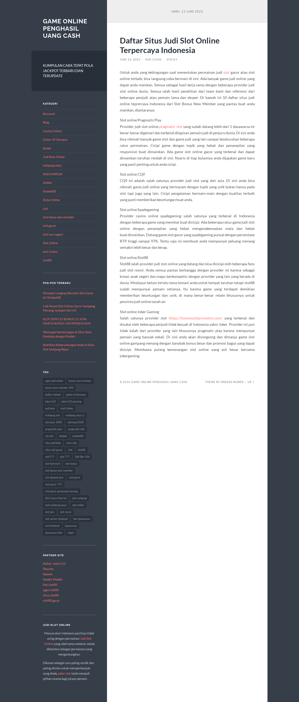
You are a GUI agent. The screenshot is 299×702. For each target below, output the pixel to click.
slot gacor (49, 225)
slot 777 (65, 456)
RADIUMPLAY (52, 174)
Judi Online (66, 408)
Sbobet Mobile (52, 579)
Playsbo (48, 569)
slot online (78, 505)
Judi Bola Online (54, 157)
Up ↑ (251, 382)
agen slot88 (51, 590)
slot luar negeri (53, 234)
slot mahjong (79, 498)
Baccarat (49, 114)
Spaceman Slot (53, 532)
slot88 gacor (51, 600)
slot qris (49, 512)
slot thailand (52, 525)
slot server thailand (56, 518)
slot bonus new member (58, 217)
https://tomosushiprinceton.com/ (195, 318)
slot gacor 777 (53, 484)
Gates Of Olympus (55, 139)
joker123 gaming (71, 401)
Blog (46, 122)
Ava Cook (153, 59)
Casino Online (52, 131)
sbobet (47, 182)
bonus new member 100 (59, 387)
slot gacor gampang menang (61, 491)
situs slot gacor (54, 449)
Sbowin (47, 574)
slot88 (47, 260)
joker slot (64, 673)
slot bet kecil (52, 463)
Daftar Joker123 (54, 563)
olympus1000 (76, 422)
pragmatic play (53, 429)
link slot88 (50, 584)
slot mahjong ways (56, 505)
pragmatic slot (76, 429)
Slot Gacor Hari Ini (56, 498)
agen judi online (54, 380)
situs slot (71, 443)
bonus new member (80, 380)
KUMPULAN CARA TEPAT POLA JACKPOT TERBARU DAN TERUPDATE (68, 70)
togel (71, 532)
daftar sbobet (53, 394)
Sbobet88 (49, 191)
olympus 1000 (53, 422)
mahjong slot (52, 415)
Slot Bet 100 (82, 456)
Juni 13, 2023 (130, 59)
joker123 (50, 401)
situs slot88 (51, 595)
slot (45, 208)
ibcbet (47, 148)
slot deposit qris (54, 477)
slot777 (49, 456)
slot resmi (65, 512)
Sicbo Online (51, 200)
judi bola (50, 408)
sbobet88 (78, 436)
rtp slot (49, 436)
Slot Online (50, 243)
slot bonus (71, 463)
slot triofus (50, 251)
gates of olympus (76, 394)
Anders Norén (232, 382)
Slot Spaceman (81, 518)
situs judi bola (53, 443)
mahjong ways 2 (74, 415)
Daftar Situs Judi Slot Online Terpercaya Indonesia (170, 45)
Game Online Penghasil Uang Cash (65, 28)
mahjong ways (52, 165)
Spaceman (71, 525)
